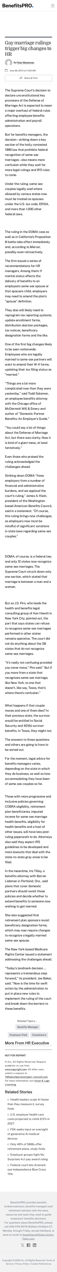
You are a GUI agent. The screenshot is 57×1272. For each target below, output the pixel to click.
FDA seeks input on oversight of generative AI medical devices (27, 1134)
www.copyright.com (16, 1069)
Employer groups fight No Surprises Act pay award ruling (27, 1157)
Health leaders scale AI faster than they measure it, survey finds (28, 1104)
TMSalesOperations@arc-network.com (26, 1077)
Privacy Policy (22, 1264)
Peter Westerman (25, 62)
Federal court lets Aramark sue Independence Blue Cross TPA (26, 1169)
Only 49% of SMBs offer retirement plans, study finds (26, 1146)
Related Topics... (27, 1021)
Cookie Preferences (41, 1264)
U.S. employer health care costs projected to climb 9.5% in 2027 (28, 1119)
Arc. (23, 1260)
